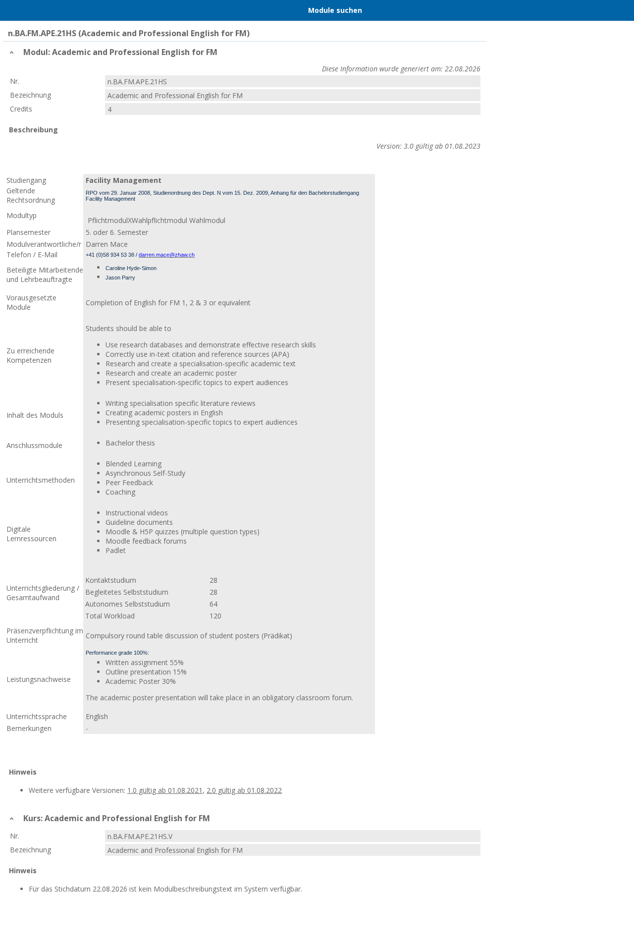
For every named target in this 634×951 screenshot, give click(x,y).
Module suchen (335, 10)
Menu (21, 10)
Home (60, 10)
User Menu (612, 10)
